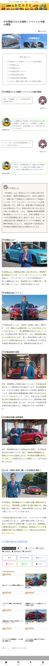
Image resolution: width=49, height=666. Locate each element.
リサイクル (31, 548)
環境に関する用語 (9, 548)
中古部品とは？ (15, 68)
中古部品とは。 (15, 65)
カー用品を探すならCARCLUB (14, 541)
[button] (39, 564)
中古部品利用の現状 (16, 75)
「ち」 (22, 548)
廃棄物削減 (17, 551)
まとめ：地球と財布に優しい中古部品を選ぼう (26, 81)
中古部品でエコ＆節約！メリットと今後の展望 (24, 61)
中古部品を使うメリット (18, 71)
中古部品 (41, 548)
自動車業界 (27, 551)
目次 (21, 57)
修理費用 (7, 551)
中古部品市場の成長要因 (18, 78)
